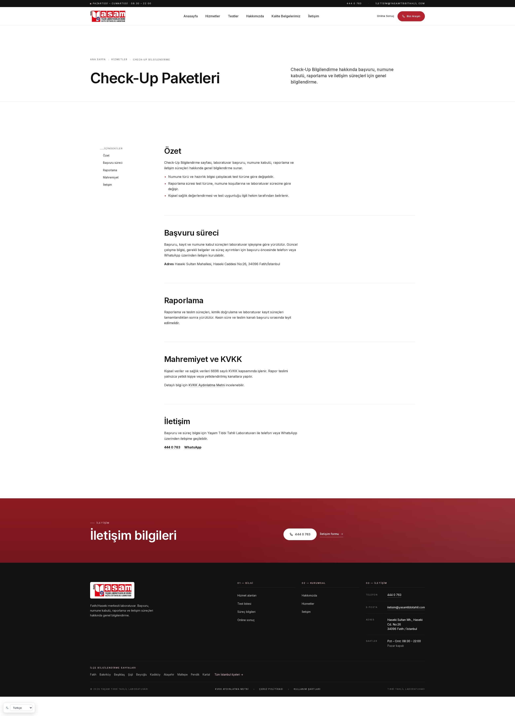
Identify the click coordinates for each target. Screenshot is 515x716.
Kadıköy (155, 674)
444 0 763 (354, 3)
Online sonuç (246, 620)
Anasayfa (190, 16)
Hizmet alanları (246, 595)
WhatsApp (192, 447)
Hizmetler (212, 16)
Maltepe (182, 674)
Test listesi (244, 603)
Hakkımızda (255, 16)
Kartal (206, 674)
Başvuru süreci (113, 162)
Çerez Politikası (271, 689)
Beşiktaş (119, 674)
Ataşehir (169, 674)
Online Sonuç (385, 16)
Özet (106, 155)
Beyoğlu (141, 674)
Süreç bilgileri (246, 611)
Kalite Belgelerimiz (286, 16)
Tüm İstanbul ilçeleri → (228, 674)
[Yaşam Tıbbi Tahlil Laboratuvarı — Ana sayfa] (107, 16)
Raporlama (110, 170)
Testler (233, 16)
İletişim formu (329, 534)
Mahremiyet (110, 177)
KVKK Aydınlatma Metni (206, 385)
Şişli (130, 674)
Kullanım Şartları (307, 689)
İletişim (313, 16)
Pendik (195, 674)
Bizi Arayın (413, 16)
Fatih (93, 674)
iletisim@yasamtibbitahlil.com (400, 3)
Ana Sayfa (98, 59)
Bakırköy (105, 674)
